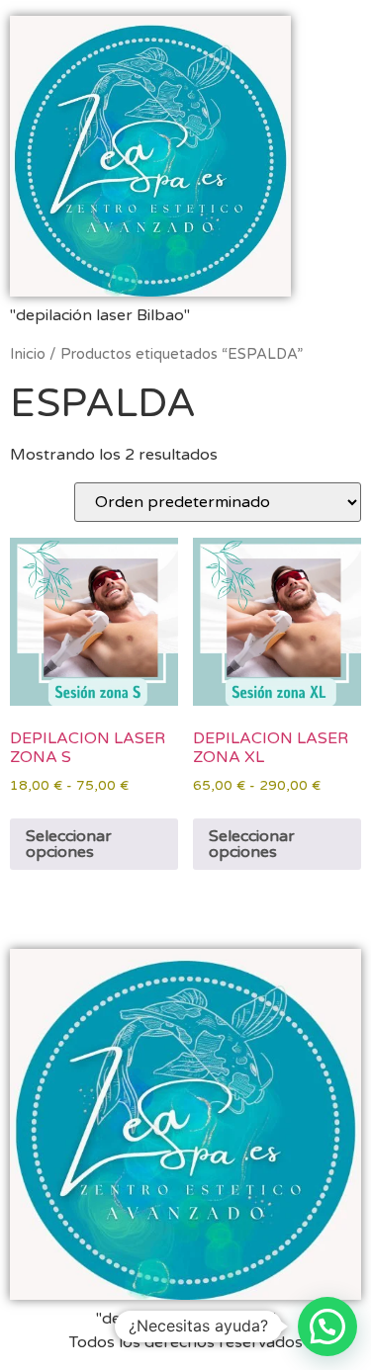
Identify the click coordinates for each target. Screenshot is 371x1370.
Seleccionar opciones (69, 844)
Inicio (28, 354)
